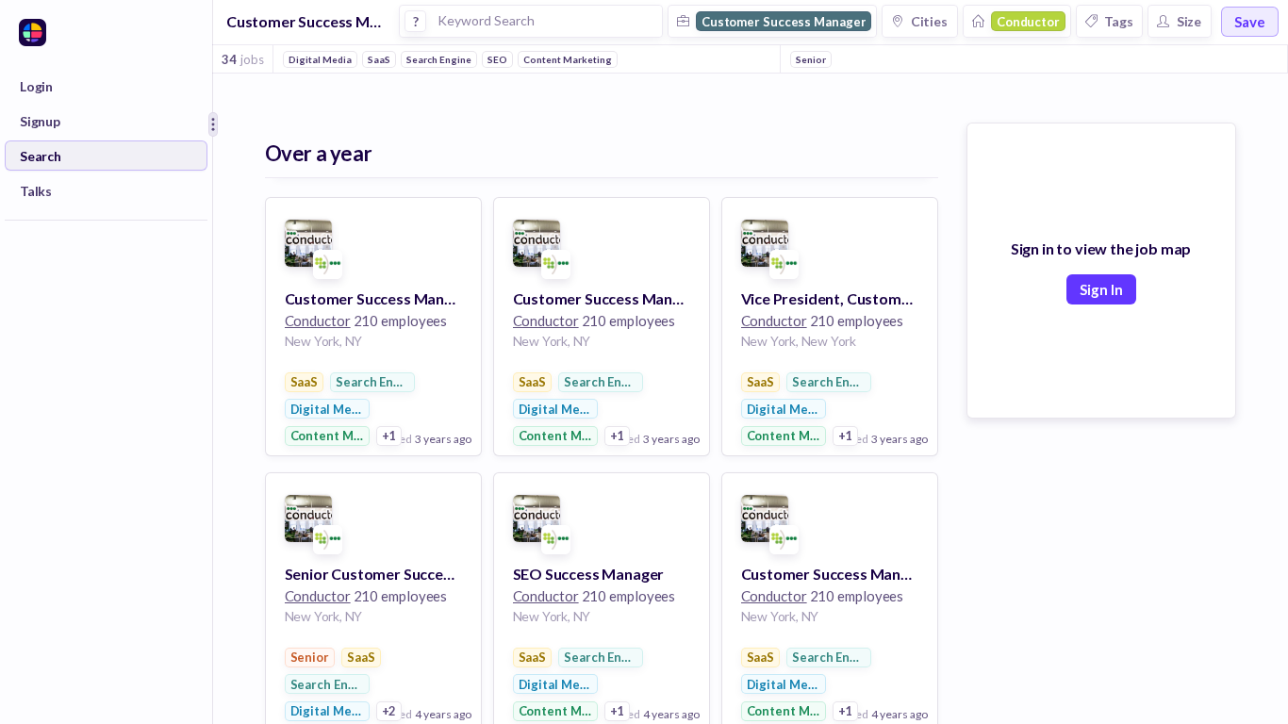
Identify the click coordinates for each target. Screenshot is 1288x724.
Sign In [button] (1101, 289)
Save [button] (1249, 21)
